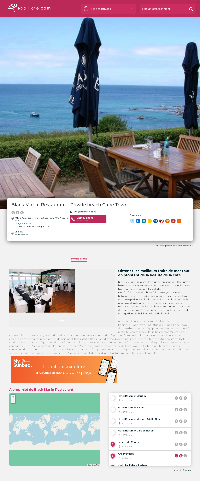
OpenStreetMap (93, 465)
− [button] (13, 401)
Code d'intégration (182, 470)
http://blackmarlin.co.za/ (84, 212)
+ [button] (13, 397)
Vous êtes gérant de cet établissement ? (174, 245)
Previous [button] (7, 298)
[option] (62, 298)
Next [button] (117, 298)
